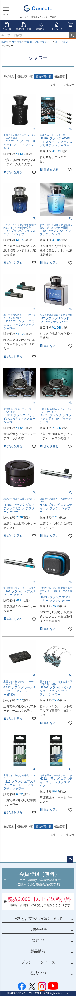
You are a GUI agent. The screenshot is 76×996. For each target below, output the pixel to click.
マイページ (57, 29)
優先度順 (59, 76)
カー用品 (16, 41)
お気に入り (41, 29)
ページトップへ (70, 859)
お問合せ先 (38, 929)
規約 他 (38, 940)
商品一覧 (7, 29)
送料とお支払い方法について (38, 919)
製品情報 (38, 951)
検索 (72, 35)
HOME (5, 41)
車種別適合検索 (23, 29)
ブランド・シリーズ (38, 962)
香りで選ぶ (61, 41)
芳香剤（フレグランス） (38, 41)
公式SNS (38, 973)
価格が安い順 (25, 76)
